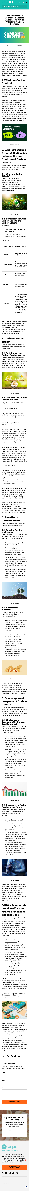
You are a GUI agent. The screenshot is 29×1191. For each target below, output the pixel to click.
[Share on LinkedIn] (19, 1056)
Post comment (14, 1102)
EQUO (7, 1183)
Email (3, 1080)
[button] (23, 2)
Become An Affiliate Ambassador (14, 1167)
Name (3, 1072)
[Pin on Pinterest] (15, 1056)
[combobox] (14, 6)
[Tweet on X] (8, 1056)
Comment (4, 1088)
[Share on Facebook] (11, 1056)
